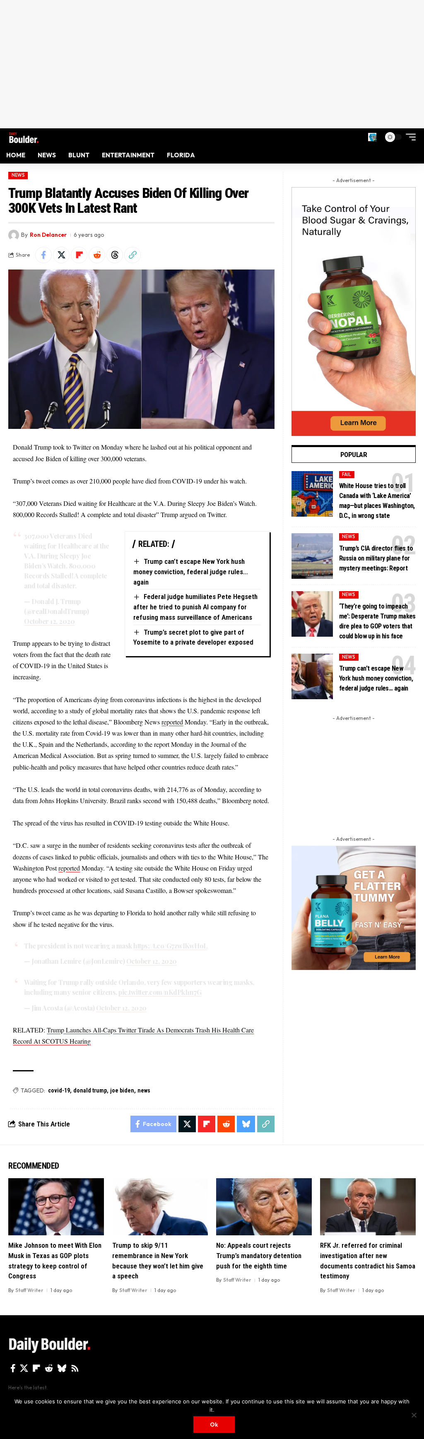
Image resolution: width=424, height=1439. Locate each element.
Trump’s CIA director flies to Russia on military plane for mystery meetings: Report (376, 558)
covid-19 (59, 1090)
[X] (24, 1368)
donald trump (90, 1090)
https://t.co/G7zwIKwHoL (170, 945)
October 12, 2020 (49, 621)
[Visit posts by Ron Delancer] (13, 235)
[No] (414, 1415)
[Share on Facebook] (43, 255)
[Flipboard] (36, 1368)
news (143, 1090)
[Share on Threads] (114, 255)
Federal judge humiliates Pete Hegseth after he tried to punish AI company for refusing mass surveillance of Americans (195, 606)
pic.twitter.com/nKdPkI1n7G (159, 992)
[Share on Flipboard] (79, 255)
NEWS (18, 175)
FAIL (346, 474)
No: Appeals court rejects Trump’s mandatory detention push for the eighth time (258, 1255)
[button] (372, 137)
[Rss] (75, 1368)
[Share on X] (61, 255)
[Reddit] (49, 1368)
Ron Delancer (48, 234)
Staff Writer (29, 1290)
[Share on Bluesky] (246, 1124)
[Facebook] (13, 1368)
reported (172, 721)
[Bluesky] (62, 1368)
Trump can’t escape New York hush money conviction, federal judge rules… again (190, 571)
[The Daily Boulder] (23, 136)
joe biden (122, 1090)
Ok (214, 1424)
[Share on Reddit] (97, 255)
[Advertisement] (212, 64)
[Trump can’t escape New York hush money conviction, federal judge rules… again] (312, 676)
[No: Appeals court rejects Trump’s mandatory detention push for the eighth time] (264, 1207)
